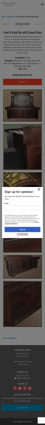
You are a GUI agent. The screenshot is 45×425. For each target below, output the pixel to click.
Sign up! (22, 229)
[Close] (39, 189)
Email (6, 203)
